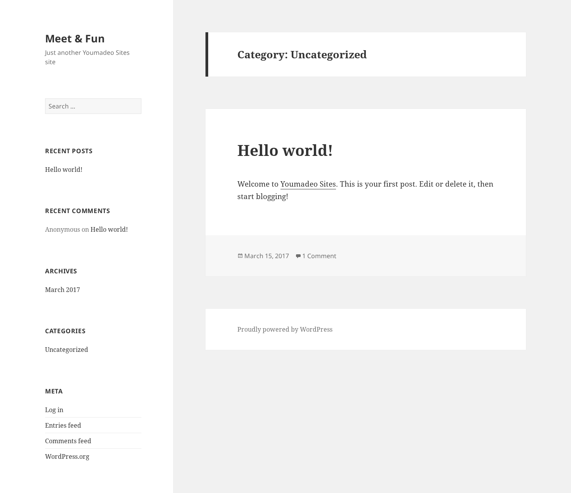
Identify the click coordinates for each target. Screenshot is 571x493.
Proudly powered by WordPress (285, 329)
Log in (54, 410)
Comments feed (68, 441)
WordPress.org (67, 456)
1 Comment (319, 256)
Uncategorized (66, 349)
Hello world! (63, 169)
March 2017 (62, 289)
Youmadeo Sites (308, 184)
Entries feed (63, 425)
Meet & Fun (75, 38)
